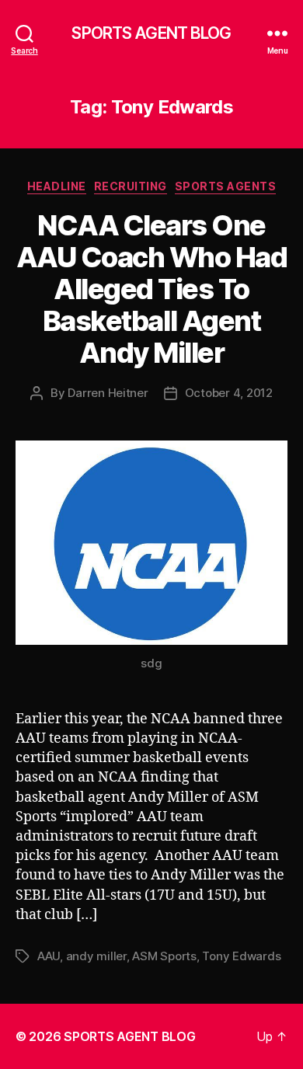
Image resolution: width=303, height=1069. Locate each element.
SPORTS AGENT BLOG (151, 33)
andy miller (96, 956)
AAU (48, 956)
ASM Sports (164, 956)
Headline (56, 186)
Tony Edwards (241, 956)
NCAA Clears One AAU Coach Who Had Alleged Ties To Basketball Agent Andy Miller (151, 289)
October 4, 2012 (229, 392)
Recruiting (130, 186)
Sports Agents (226, 186)
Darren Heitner (108, 392)
